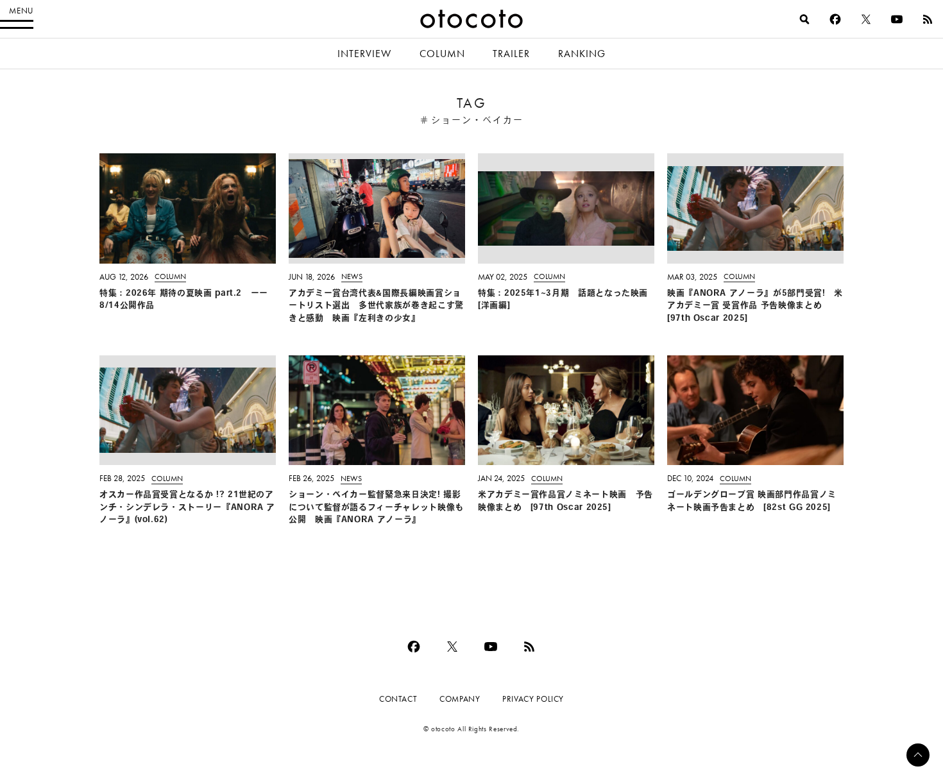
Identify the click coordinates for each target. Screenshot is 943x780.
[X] (866, 19)
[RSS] (927, 19)
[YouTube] (896, 19)
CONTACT (398, 698)
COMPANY (459, 698)
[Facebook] (835, 19)
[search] (804, 19)
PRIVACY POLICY (533, 698)
